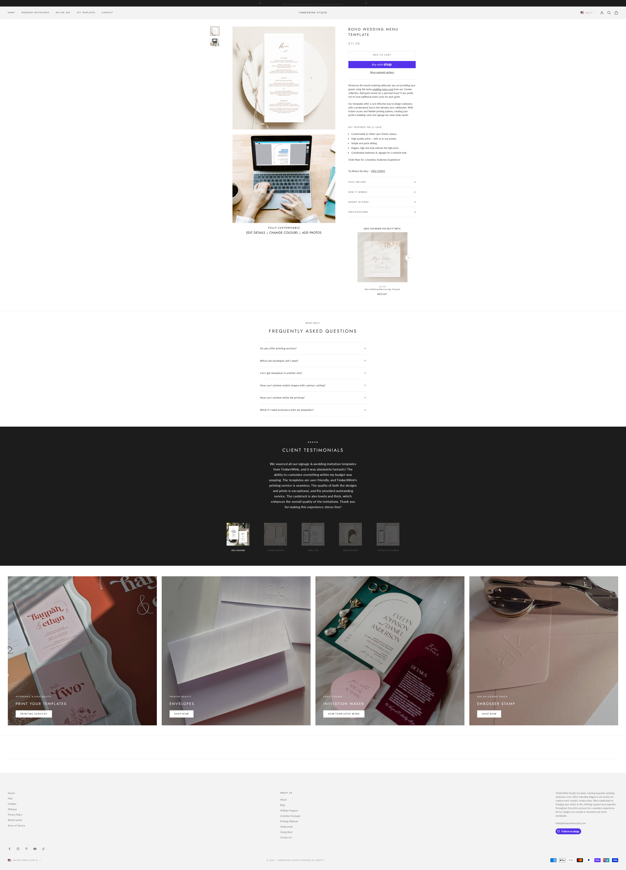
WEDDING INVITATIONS (35, 12)
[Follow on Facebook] (9, 848)
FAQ (10, 798)
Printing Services (33, 713)
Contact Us (286, 837)
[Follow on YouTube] (35, 848)
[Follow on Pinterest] (26, 848)
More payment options (382, 72)
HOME (11, 12)
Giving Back (286, 832)
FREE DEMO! (378, 171)
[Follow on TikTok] (43, 848)
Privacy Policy (15, 814)
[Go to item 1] (214, 31)
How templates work (344, 713)
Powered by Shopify (312, 860)
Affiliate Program (289, 810)
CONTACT (107, 12)
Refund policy (15, 820)
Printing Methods (289, 821)
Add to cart (382, 54)
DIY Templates (86, 12)
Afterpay (12, 809)
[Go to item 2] (214, 42)
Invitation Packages (290, 816)
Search (11, 793)
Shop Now (181, 713)
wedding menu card (383, 89)
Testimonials (286, 826)
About (283, 799)
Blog (282, 805)
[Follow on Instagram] (18, 848)
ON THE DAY (63, 12)
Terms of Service (16, 825)
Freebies (12, 803)
